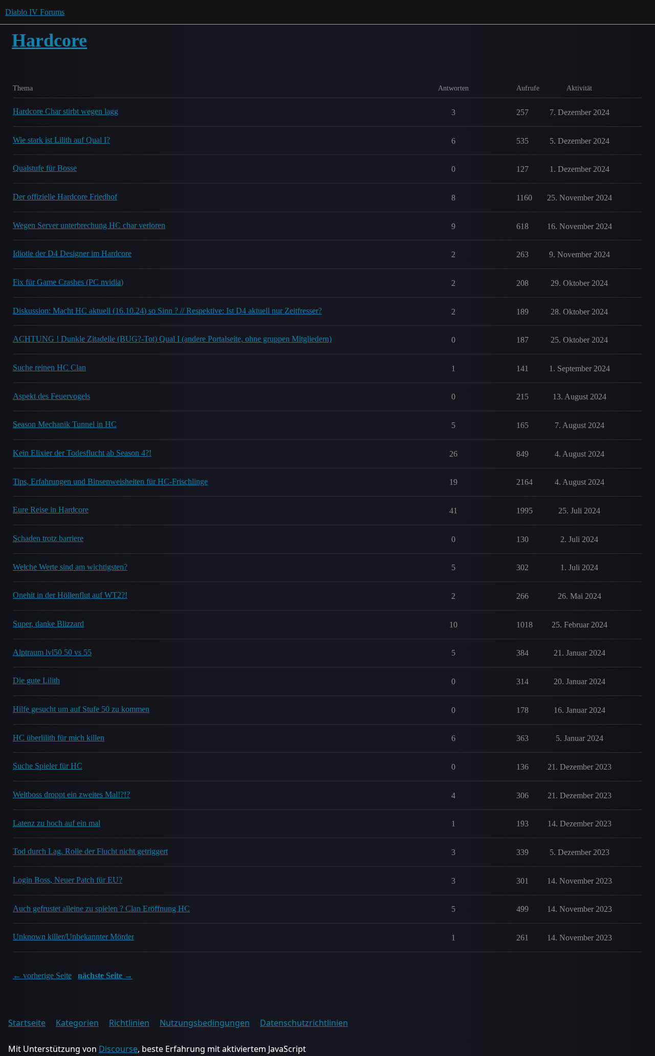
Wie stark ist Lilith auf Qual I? (61, 140)
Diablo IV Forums (34, 12)
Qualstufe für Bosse (45, 168)
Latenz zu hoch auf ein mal (56, 823)
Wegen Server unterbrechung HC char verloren (89, 225)
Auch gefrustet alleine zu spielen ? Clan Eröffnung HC (101, 908)
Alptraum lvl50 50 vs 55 (52, 652)
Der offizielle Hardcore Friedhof (65, 196)
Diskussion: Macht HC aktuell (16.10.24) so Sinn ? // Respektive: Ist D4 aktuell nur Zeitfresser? (167, 310)
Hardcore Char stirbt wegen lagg (65, 111)
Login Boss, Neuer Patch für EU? (67, 879)
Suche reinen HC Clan (49, 367)
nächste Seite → (105, 975)
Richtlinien (129, 1022)
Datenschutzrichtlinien (304, 1022)
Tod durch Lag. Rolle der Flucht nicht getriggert (90, 851)
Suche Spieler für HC (47, 765)
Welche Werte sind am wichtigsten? (70, 567)
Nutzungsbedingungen (205, 1022)
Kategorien (77, 1022)
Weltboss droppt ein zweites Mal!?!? (71, 794)
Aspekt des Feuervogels (51, 396)
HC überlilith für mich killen (58, 737)
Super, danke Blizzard (48, 623)
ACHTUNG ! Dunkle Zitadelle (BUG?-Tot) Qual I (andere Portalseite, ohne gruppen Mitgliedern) (172, 338)
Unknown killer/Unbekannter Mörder (73, 936)
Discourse (118, 1048)
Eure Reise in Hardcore (51, 509)
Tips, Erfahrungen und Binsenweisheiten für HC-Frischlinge (110, 481)
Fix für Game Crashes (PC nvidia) (68, 282)
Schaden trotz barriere (48, 538)
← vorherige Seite (42, 975)
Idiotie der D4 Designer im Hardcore (72, 253)
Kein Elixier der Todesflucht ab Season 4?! (82, 452)
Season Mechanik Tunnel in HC (65, 424)
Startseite (27, 1022)
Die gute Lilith (36, 680)
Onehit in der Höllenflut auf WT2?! (70, 595)
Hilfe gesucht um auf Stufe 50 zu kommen (81, 709)
